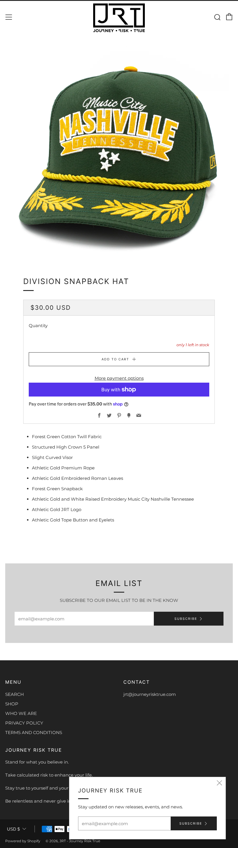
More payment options (119, 378)
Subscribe (185, 619)
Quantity (38, 325)
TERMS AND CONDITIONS (33, 732)
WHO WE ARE (21, 713)
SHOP (11, 704)
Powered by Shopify (22, 841)
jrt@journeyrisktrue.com (149, 694)
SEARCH (14, 694)
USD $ (13, 829)
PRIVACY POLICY (24, 723)
